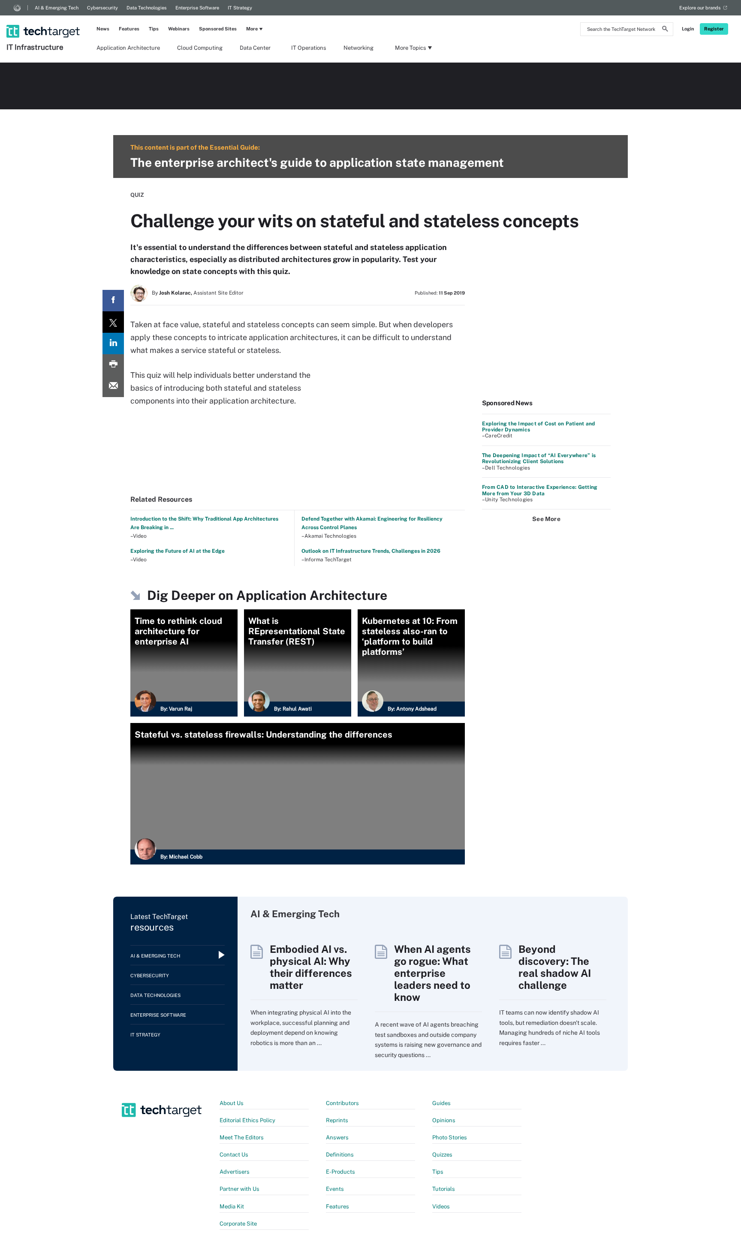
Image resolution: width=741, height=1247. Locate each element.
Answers (337, 1137)
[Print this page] (113, 365)
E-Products (340, 1172)
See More (546, 519)
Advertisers (235, 1172)
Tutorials (443, 1189)
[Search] (665, 30)
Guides (441, 1103)
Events (335, 1189)
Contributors (342, 1103)
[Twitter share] (113, 322)
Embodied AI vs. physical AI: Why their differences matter (311, 967)
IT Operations (308, 48)
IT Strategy (240, 7)
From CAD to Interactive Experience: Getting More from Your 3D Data (539, 490)
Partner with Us (239, 1189)
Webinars (179, 28)
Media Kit (232, 1206)
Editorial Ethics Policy (247, 1120)
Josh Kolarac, (175, 293)
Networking (358, 48)
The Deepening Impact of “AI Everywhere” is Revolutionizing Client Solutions (539, 458)
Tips (154, 28)
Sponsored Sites (218, 28)
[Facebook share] (113, 300)
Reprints (337, 1120)
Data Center (255, 48)
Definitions (340, 1154)
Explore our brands (700, 7)
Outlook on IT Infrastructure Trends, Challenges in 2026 (370, 551)
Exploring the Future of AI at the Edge (177, 551)
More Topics (410, 48)
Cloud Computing (200, 48)
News (102, 28)
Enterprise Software (197, 7)
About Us (232, 1103)
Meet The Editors (242, 1137)
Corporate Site (238, 1223)
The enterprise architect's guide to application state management (317, 162)
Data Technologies (147, 7)
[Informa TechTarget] (17, 7)
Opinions (443, 1120)
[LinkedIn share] (113, 343)
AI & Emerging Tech (56, 7)
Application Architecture (128, 48)
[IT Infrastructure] (44, 20)
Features (129, 28)
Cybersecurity (102, 7)
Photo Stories (449, 1137)
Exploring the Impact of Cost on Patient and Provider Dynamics (538, 427)
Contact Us (234, 1154)
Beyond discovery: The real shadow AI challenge (554, 967)
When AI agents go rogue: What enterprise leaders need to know (432, 973)
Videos (441, 1206)
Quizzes (442, 1154)
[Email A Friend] (113, 386)
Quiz (137, 195)
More (252, 28)
